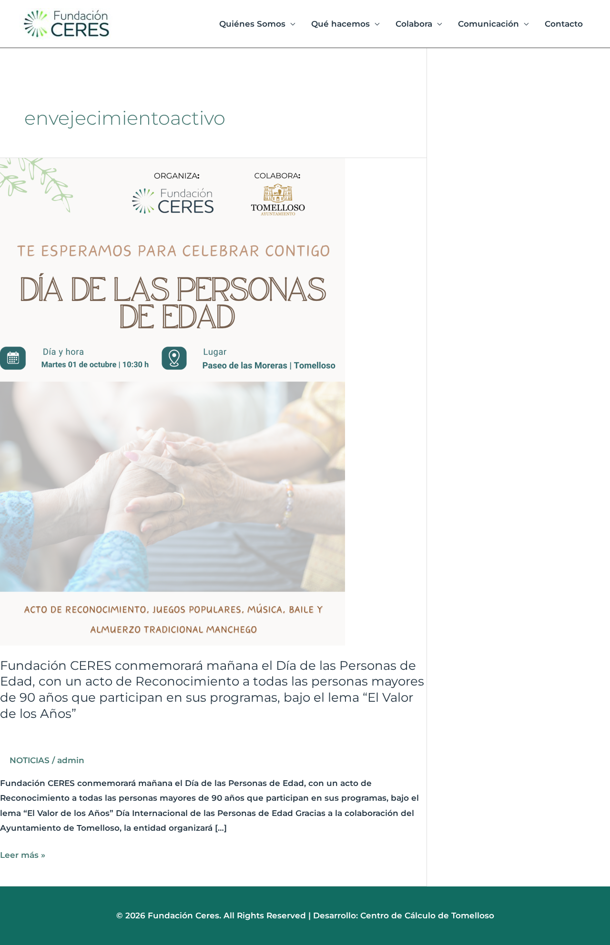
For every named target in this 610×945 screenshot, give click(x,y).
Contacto (564, 24)
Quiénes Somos (252, 24)
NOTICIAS (30, 760)
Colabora (414, 24)
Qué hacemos (340, 24)
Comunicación (488, 24)
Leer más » (22, 854)
